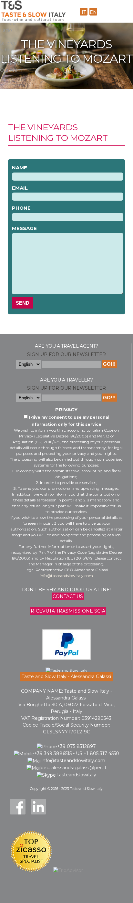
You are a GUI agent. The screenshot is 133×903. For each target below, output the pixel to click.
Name (19, 167)
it (84, 12)
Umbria (8, 23)
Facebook (18, 806)
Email (20, 188)
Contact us (68, 596)
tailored (8, 43)
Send (22, 303)
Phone (21, 208)
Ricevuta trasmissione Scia (68, 611)
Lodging (9, 56)
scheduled (11, 50)
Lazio (6, 30)
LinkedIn (38, 806)
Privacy (66, 409)
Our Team (11, 70)
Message (24, 228)
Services (9, 63)
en (93, 12)
